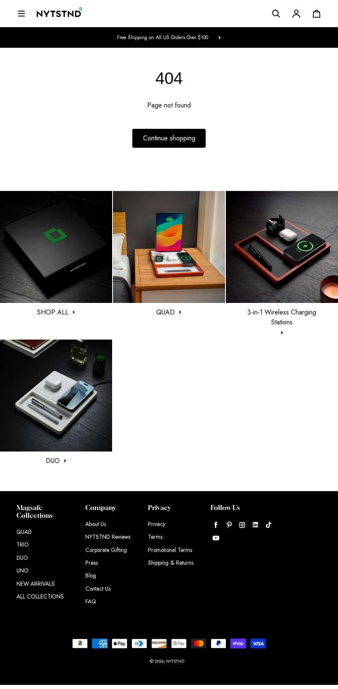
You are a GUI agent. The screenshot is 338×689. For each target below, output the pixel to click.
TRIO (22, 544)
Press (91, 563)
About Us (95, 524)
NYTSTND (175, 661)
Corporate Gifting (106, 550)
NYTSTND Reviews (107, 537)
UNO (22, 570)
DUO (22, 558)
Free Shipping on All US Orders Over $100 (162, 37)
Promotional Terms (170, 550)
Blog (90, 575)
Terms (155, 537)
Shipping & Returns (170, 563)
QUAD (24, 532)
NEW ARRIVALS (35, 584)
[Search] (276, 14)
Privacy (156, 524)
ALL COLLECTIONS (40, 596)
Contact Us (97, 588)
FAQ (90, 601)
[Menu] (21, 14)
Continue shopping (169, 138)
